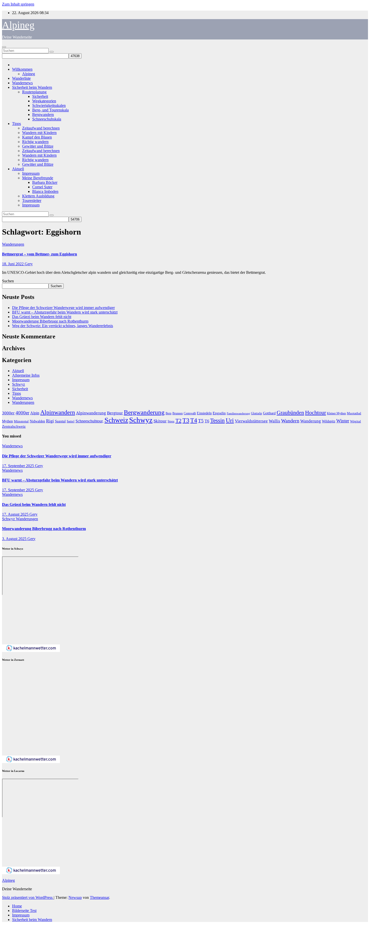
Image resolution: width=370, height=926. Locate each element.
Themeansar (99, 897)
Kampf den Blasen (37, 137)
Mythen (7, 421)
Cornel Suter (42, 187)
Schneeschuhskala (46, 119)
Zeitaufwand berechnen (41, 128)
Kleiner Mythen (336, 413)
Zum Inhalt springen (18, 4)
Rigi (50, 420)
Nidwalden (37, 421)
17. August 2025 (15, 514)
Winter (342, 420)
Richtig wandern (35, 142)
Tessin (217, 420)
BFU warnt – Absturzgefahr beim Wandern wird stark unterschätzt (65, 312)
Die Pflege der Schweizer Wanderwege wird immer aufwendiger (63, 307)
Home (17, 906)
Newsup (75, 897)
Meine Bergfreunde (37, 178)
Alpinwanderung (91, 413)
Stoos (171, 421)
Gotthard (269, 413)
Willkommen (22, 69)
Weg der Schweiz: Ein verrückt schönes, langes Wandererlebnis (62, 326)
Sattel (71, 421)
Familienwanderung (238, 413)
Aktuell (18, 169)
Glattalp (256, 413)
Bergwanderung (144, 412)
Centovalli (190, 413)
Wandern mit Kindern (39, 132)
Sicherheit (40, 96)
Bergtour (115, 413)
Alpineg (18, 25)
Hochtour (315, 413)
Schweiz (116, 420)
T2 (178, 420)
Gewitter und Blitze (37, 146)
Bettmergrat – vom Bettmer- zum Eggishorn (39, 254)
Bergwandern (43, 114)
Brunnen (177, 413)
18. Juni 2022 (13, 264)
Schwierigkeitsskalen (49, 105)
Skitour (160, 421)
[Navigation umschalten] (4, 47)
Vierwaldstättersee (251, 421)
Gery (29, 264)
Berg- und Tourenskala (50, 110)
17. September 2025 (18, 466)
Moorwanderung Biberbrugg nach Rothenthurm (50, 321)
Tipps (16, 123)
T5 (201, 420)
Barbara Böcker (44, 182)
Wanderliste (21, 78)
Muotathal (354, 413)
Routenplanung (34, 92)
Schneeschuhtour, (89, 421)
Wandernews (22, 83)
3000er (8, 413)
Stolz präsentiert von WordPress (28, 897)
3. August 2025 (14, 539)
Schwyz (18, 384)
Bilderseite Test (24, 910)
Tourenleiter (31, 200)
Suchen (8, 281)
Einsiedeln (204, 413)
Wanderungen (13, 244)
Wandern (290, 420)
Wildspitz (328, 421)
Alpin (34, 413)
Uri (230, 420)
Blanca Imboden (45, 191)
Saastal (60, 421)
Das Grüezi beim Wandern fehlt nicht (41, 317)
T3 (185, 420)
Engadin (219, 413)
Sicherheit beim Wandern (32, 87)
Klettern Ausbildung (38, 196)
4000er (22, 412)
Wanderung (310, 421)
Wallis (274, 421)
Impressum (31, 173)
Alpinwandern (57, 412)
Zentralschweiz (14, 426)
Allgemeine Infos (26, 375)
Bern (168, 413)
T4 (193, 420)
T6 (207, 421)
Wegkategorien (44, 101)
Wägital (355, 421)
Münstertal (21, 421)
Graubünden (290, 413)
